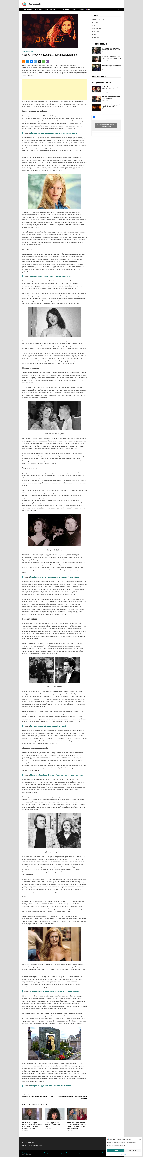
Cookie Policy (123, 1154)
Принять (115, 1150)
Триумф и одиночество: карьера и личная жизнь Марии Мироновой (111, 66)
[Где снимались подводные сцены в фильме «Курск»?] (96, 97)
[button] (140, 1139)
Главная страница (28, 9)
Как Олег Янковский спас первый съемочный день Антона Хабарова (111, 88)
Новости (81, 9)
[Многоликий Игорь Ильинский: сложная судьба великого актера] (96, 48)
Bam (30, 1154)
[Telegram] (35, 61)
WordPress (25, 1154)
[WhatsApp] (43, 61)
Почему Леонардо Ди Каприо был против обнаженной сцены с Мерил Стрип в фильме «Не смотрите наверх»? (76, 1125)
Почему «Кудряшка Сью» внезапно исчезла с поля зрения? (52, 1124)
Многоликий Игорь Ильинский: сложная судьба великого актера (111, 49)
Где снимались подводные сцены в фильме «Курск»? (111, 97)
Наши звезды (38, 9)
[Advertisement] (54, 89)
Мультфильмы (66, 9)
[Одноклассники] (23, 61)
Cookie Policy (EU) (28, 1142)
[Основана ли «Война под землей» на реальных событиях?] (96, 105)
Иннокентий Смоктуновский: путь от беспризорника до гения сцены (111, 57)
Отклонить (132, 1150)
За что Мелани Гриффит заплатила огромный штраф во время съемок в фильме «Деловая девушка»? (32, 1125)
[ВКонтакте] (31, 61)
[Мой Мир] (27, 61)
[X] (39, 61)
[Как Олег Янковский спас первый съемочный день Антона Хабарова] (96, 87)
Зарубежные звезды (50, 9)
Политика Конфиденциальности (33, 1145)
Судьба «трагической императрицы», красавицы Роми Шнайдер (54, 577)
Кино (59, 9)
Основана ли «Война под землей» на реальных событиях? (111, 106)
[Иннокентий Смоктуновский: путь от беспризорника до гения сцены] (96, 57)
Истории (74, 9)
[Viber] (47, 61)
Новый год (95, 37)
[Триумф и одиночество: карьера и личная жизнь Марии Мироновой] (96, 65)
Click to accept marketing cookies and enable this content (106, 125)
